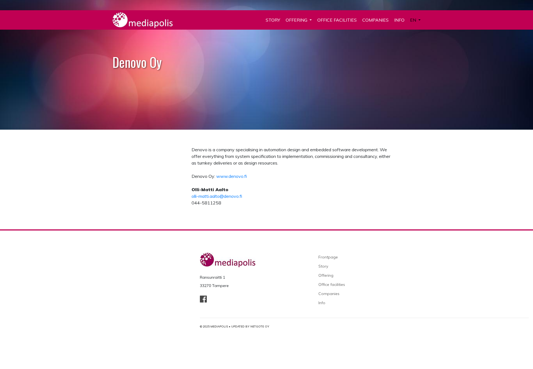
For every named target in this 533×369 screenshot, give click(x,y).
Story (273, 20)
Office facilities (337, 20)
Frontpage (328, 257)
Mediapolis (219, 326)
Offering (297, 20)
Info (399, 20)
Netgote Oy (259, 326)
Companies (375, 20)
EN (413, 20)
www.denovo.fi (231, 176)
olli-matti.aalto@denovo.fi (217, 196)
